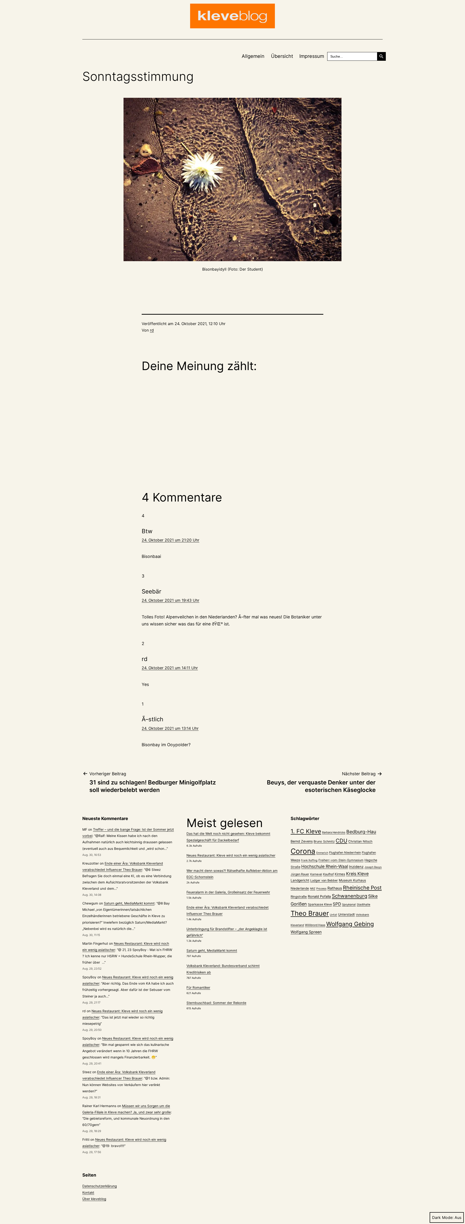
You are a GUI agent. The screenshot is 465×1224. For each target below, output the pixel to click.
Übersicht (282, 56)
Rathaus (334, 888)
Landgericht (300, 880)
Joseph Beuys (373, 867)
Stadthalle (363, 904)
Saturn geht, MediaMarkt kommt (129, 903)
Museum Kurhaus (352, 880)
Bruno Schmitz (324, 841)
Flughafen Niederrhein (345, 852)
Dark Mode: (442, 1217)
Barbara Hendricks (333, 832)
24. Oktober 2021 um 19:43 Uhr (170, 600)
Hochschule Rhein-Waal (324, 866)
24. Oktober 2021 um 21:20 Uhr (170, 540)
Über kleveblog (94, 1199)
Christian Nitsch (360, 841)
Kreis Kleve (357, 873)
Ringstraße (299, 896)
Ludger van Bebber (324, 880)
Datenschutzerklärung (99, 1186)
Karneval (316, 874)
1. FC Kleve (306, 831)
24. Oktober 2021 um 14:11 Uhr (170, 667)
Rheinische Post (362, 887)
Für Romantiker (198, 987)
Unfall (333, 914)
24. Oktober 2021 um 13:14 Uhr (170, 728)
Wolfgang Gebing (350, 924)
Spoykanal (349, 904)
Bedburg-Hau (361, 832)
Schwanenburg (349, 896)
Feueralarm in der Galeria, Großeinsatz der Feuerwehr (228, 892)
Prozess (321, 888)
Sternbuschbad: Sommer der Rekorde (216, 1003)
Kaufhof (328, 874)
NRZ (312, 888)
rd (152, 330)
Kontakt (88, 1192)
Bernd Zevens (302, 841)
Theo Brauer (310, 913)
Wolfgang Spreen (306, 932)
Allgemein (253, 56)
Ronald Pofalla (319, 896)
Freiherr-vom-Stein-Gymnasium (341, 860)
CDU (341, 840)
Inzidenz (356, 867)
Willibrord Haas (315, 925)
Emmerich (322, 852)
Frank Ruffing (309, 860)
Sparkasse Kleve (320, 904)
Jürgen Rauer (300, 874)
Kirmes (340, 874)
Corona (303, 851)
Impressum (311, 56)
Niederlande (300, 888)
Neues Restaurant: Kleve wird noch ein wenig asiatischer (230, 855)
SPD (337, 903)
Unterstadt (346, 914)
